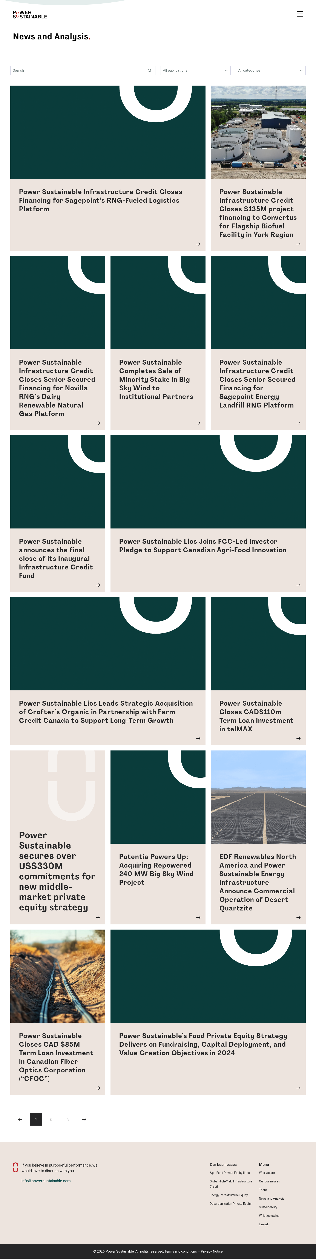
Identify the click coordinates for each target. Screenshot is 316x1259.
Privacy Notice (212, 1251)
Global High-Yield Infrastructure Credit (231, 1184)
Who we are (267, 1172)
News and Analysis (271, 1198)
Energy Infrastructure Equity (229, 1195)
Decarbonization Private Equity (231, 1203)
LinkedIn (264, 1224)
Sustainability (268, 1207)
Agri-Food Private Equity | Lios (230, 1172)
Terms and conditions (181, 1251)
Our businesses (269, 1181)
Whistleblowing (269, 1215)
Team (263, 1190)
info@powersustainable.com (46, 1181)
